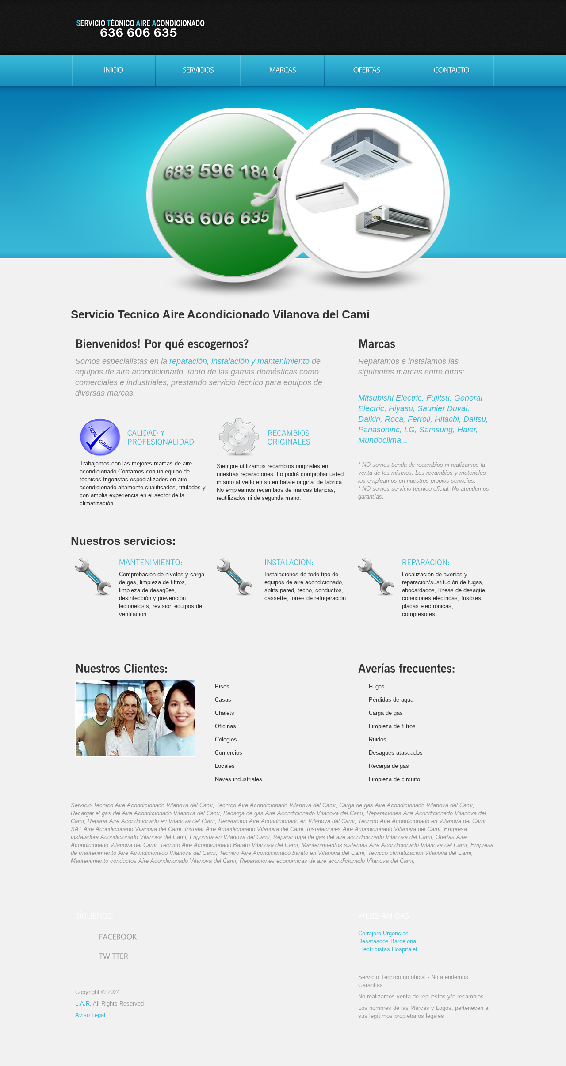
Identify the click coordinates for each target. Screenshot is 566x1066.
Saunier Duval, (443, 408)
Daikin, (371, 419)
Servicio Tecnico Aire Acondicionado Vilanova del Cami (140, 28)
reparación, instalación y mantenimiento (239, 361)
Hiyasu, (403, 408)
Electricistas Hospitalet (387, 949)
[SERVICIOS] (198, 70)
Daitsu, (475, 419)
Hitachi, (449, 419)
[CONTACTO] (451, 70)
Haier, (467, 429)
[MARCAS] (282, 70)
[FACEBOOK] (106, 937)
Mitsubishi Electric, (392, 397)
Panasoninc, (381, 429)
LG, (411, 429)
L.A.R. (83, 1003)
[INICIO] (113, 70)
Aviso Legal (90, 1015)
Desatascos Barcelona (387, 941)
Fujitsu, (440, 397)
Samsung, (438, 429)
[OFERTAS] (367, 70)
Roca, (396, 419)
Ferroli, (421, 419)
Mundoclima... (383, 440)
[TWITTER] (101, 956)
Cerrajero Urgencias (383, 933)
